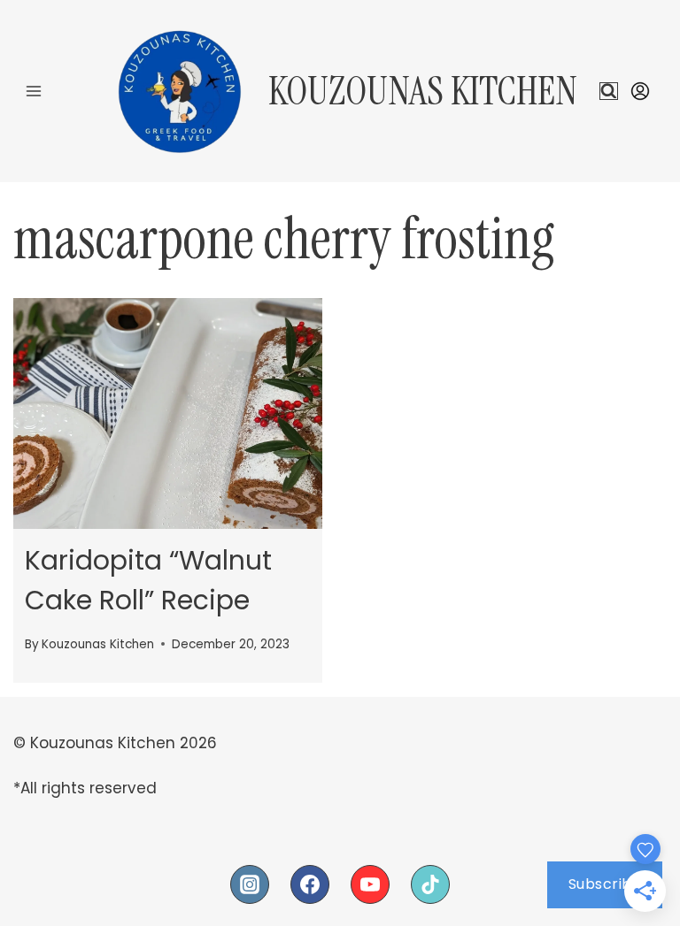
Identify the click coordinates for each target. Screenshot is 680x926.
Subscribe (605, 884)
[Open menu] (34, 90)
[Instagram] (249, 884)
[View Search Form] (608, 91)
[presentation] (167, 414)
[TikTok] (430, 884)
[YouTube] (370, 884)
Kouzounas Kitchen (98, 644)
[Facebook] (309, 884)
